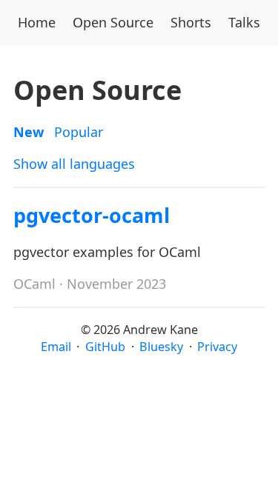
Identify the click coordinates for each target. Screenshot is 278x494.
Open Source (113, 22)
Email (56, 346)
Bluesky (161, 346)
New (28, 132)
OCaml (34, 284)
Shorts (191, 22)
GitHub (105, 346)
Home (37, 22)
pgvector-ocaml (91, 215)
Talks (244, 22)
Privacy (217, 346)
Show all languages (74, 164)
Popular (78, 132)
